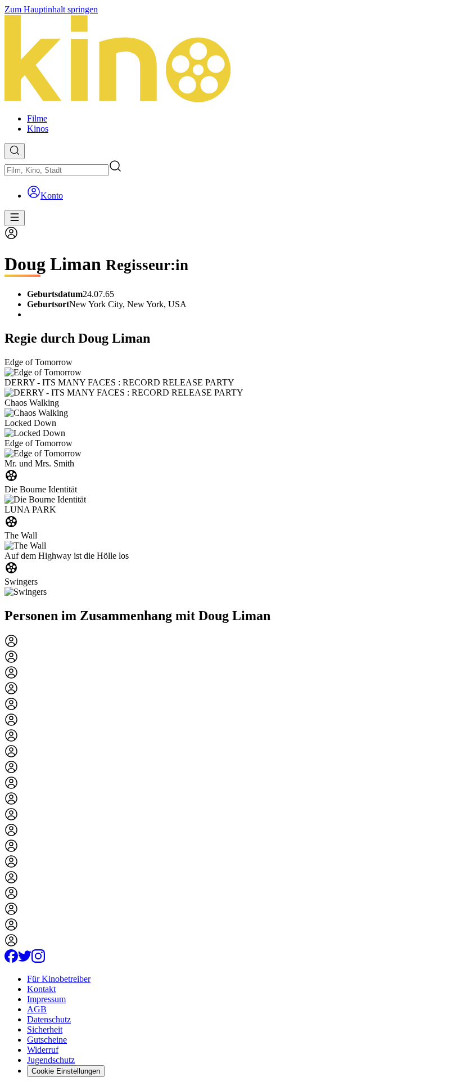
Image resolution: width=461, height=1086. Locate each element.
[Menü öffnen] (14, 218)
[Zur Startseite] (230, 60)
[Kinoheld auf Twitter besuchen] (24, 959)
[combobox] (56, 170)
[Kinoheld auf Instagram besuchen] (38, 959)
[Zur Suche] (14, 151)
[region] (230, 477)
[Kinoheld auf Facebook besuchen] (11, 959)
